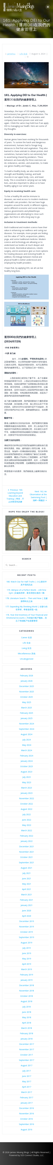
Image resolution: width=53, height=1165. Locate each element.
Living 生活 (26, 648)
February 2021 (26, 900)
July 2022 (26, 814)
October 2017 (26, 1054)
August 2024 (26, 734)
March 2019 (26, 969)
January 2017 (27, 1102)
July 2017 (26, 1070)
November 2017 (26, 1049)
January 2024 (27, 761)
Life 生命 (23, 53)
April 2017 (26, 1086)
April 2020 (26, 916)
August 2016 (26, 1129)
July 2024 (26, 739)
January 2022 (27, 841)
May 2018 (26, 1017)
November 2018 (26, 990)
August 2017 (26, 1065)
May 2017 (26, 1081)
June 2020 (26, 910)
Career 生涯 (26, 637)
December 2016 (26, 1108)
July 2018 (26, 1006)
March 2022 (26, 830)
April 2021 (26, 889)
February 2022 (26, 835)
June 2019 (26, 953)
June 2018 (26, 1012)
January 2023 (27, 793)
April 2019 (26, 964)
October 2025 (26, 697)
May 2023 (26, 782)
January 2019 (27, 980)
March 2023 (26, 787)
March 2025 (26, 707)
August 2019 (26, 942)
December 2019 (26, 921)
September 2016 (26, 1124)
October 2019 (26, 932)
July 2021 (26, 873)
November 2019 (26, 926)
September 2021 (26, 862)
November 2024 (26, 723)
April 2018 (26, 1022)
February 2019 (26, 974)
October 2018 (26, 996)
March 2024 (26, 750)
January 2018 (27, 1038)
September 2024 (26, 729)
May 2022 (26, 825)
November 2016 (26, 1113)
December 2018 (26, 985)
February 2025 (26, 713)
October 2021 (26, 857)
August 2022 (26, 809)
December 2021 (26, 846)
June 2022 (26, 819)
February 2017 (26, 1097)
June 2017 (26, 1076)
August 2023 (26, 771)
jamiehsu (11, 53)
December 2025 (26, 686)
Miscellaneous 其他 (26, 653)
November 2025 (26, 691)
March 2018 (26, 1028)
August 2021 (26, 867)
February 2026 (26, 675)
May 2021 (26, 883)
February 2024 (26, 755)
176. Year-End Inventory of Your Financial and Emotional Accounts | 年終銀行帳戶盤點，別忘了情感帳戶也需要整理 (26, 617)
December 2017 (26, 1044)
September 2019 (26, 937)
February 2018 (26, 1033)
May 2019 (26, 958)
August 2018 (26, 1001)
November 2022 (26, 798)
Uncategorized (26, 658)
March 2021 (26, 894)
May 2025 (26, 702)
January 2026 (27, 681)
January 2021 (27, 905)
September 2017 (26, 1060)
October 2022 (26, 803)
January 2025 (27, 718)
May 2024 (26, 745)
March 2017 (26, 1092)
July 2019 (26, 948)
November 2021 (26, 851)
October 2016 (26, 1118)
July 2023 (26, 777)
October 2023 (26, 766)
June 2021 (26, 878)
